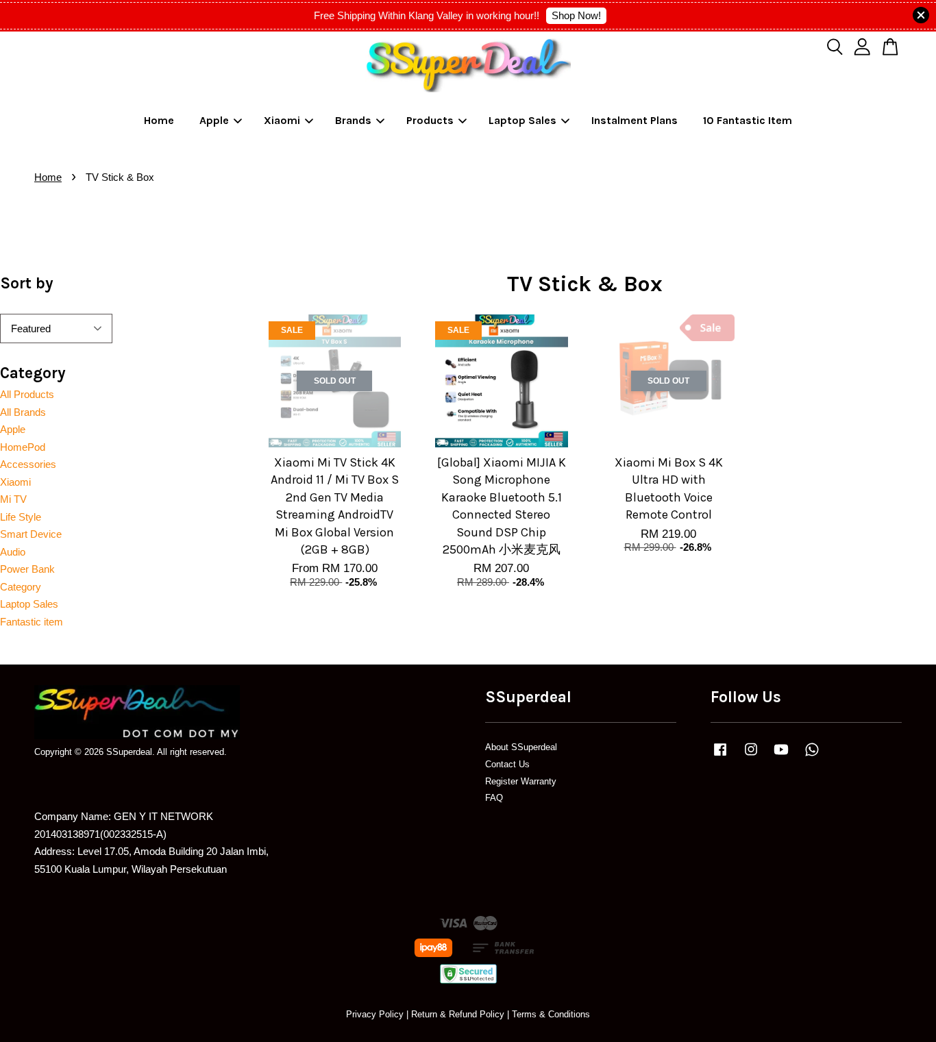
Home (159, 120)
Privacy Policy (375, 1014)
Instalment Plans (634, 120)
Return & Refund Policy (457, 1014)
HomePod (22, 447)
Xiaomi (282, 120)
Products (430, 120)
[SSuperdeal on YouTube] (781, 756)
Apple (214, 120)
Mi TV (13, 499)
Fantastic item (31, 622)
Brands (353, 120)
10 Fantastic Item (747, 120)
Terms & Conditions (551, 1014)
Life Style (20, 517)
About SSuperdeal (521, 747)
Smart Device (31, 534)
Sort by (26, 283)
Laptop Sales (522, 120)
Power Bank (27, 569)
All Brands (23, 412)
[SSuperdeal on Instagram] (751, 756)
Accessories (28, 464)
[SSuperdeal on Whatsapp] (812, 756)
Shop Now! (576, 15)
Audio (12, 552)
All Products (27, 394)
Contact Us (507, 764)
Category (20, 587)
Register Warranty (520, 781)
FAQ (494, 798)
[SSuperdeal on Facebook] (720, 756)
